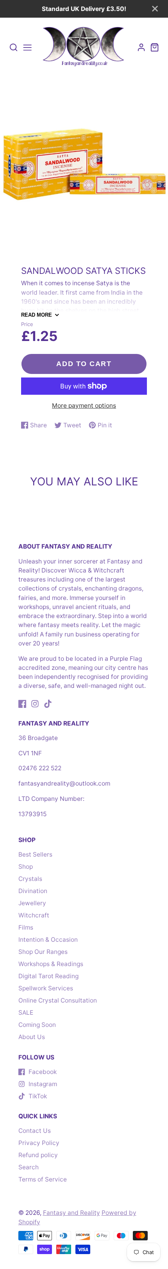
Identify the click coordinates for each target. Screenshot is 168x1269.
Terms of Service (42, 1179)
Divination (32, 891)
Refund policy (38, 1155)
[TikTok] (48, 704)
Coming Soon (37, 1024)
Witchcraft (33, 915)
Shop (25, 866)
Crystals (30, 878)
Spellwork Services (45, 988)
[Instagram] (35, 704)
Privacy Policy (38, 1143)
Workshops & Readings (50, 964)
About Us (31, 1037)
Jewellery (32, 903)
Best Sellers (35, 854)
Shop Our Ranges (43, 951)
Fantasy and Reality (71, 1212)
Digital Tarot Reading (48, 976)
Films (25, 927)
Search (28, 1167)
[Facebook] (22, 704)
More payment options (84, 405)
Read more (36, 315)
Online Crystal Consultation (57, 1000)
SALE (25, 1012)
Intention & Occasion (48, 939)
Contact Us (34, 1130)
